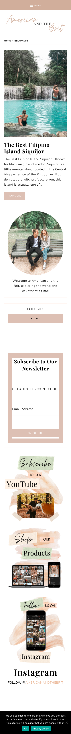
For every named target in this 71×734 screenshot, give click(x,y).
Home (7, 40)
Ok (25, 728)
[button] (35, 5)
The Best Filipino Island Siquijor (27, 148)
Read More (14, 195)
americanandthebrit (44, 683)
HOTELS (35, 318)
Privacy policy (41, 728)
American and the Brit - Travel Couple (35, 23)
